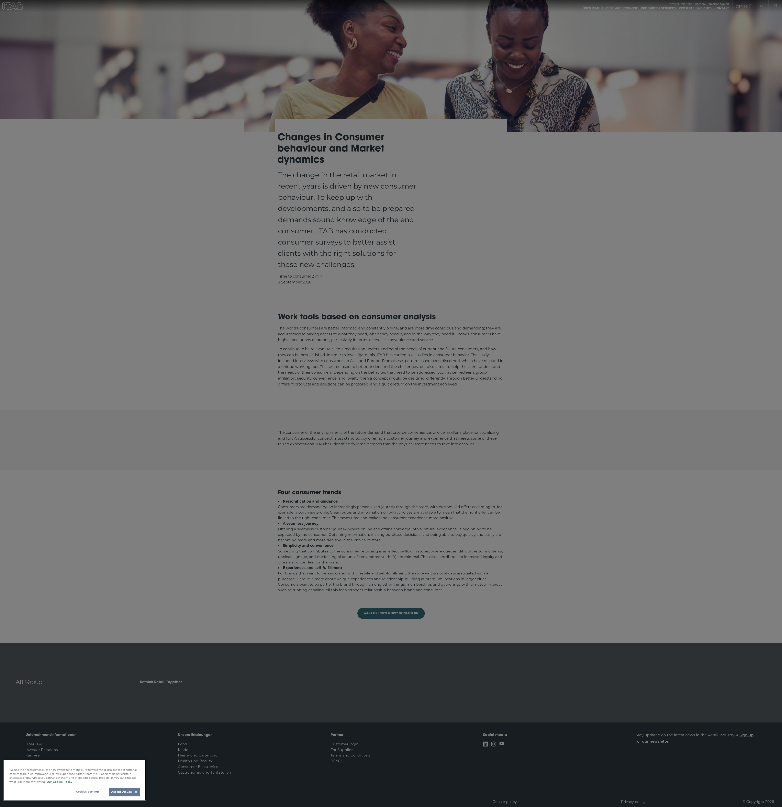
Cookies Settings (88, 792)
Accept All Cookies (124, 792)
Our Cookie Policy (59, 781)
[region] (74, 780)
